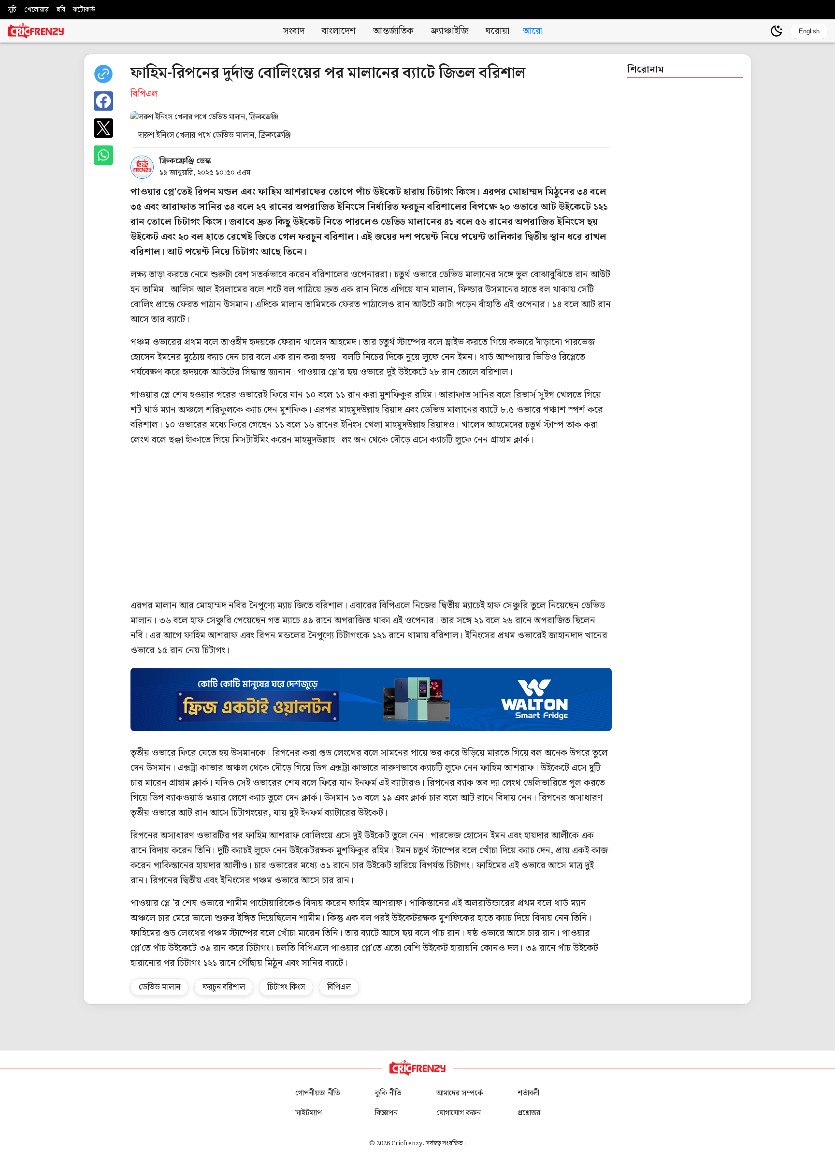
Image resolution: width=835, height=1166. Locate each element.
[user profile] (760, 31)
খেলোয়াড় (36, 9)
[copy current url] (103, 74)
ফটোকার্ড (84, 9)
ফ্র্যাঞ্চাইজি (449, 31)
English (809, 31)
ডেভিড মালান (159, 987)
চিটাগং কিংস (286, 987)
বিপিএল (339, 987)
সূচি (12, 9)
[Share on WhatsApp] (103, 155)
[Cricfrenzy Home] (36, 31)
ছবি (61, 9)
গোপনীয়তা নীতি (317, 1093)
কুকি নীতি (388, 1093)
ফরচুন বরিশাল (223, 987)
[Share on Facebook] (103, 101)
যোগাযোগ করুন (458, 1113)
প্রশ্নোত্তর (529, 1113)
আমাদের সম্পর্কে (459, 1093)
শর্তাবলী (528, 1093)
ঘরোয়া (497, 31)
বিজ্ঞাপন (386, 1113)
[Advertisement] (420, 522)
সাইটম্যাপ (308, 1113)
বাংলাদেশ (339, 31)
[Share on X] (103, 128)
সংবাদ (293, 31)
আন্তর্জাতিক (393, 31)
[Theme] (776, 31)
